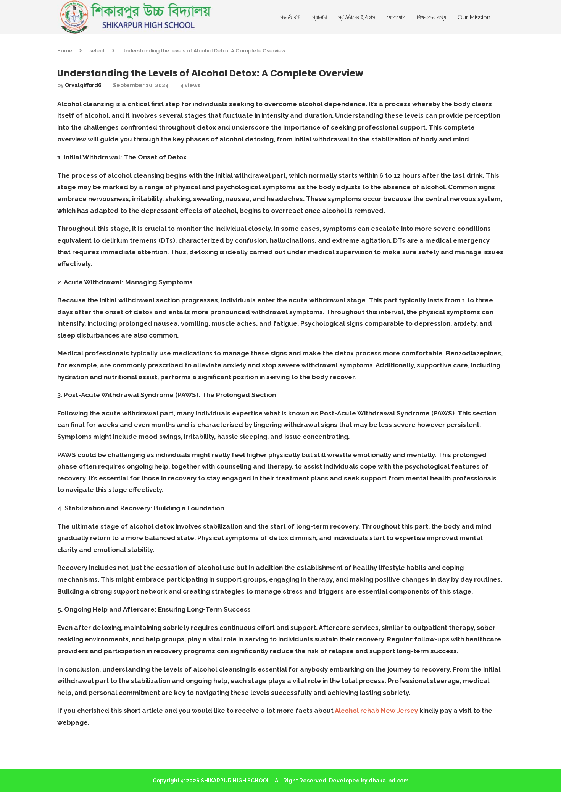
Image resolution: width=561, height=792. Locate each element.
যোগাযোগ (396, 17)
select (97, 50)
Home (64, 50)
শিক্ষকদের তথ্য (431, 17)
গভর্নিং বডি (290, 17)
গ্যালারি (319, 17)
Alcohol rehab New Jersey (376, 710)
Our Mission (474, 17)
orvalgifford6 (83, 85)
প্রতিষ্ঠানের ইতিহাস (356, 17)
